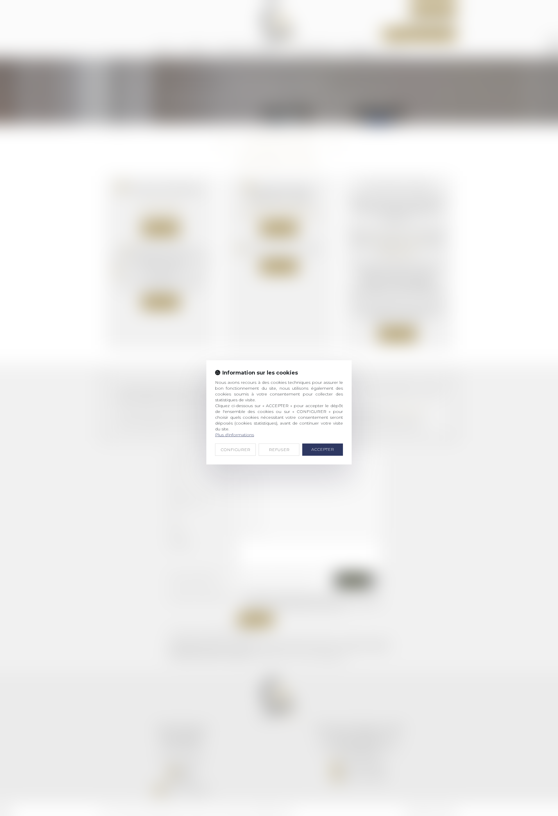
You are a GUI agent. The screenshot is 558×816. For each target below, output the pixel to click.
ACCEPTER (322, 449)
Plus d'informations (234, 434)
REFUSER (279, 449)
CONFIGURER (235, 449)
